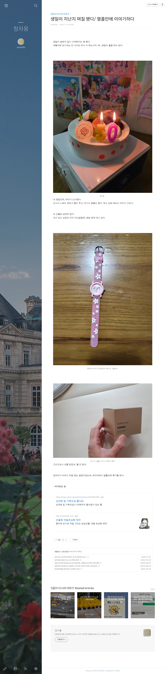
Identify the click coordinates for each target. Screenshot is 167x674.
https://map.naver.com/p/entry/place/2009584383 (78, 497)
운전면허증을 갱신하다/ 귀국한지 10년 (67, 569)
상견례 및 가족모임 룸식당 (70, 501)
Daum (102, 671)
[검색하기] (35, 5)
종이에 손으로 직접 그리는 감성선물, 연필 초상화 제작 (81, 523)
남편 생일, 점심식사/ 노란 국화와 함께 (67, 560)
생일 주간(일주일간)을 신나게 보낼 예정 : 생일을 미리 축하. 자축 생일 (77, 563)
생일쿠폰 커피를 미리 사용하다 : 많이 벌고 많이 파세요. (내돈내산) (76, 566)
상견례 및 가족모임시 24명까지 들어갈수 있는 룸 (79, 504)
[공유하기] (63, 540)
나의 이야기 (65, 551)
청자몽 (21, 29)
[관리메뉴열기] (162, 5)
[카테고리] (6, 5)
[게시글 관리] (66, 540)
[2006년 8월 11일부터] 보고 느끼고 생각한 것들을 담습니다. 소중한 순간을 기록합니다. (87, 634)
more (153, 589)
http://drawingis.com (65, 516)
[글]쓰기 (57, 551)
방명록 (16, 668)
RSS (26, 668)
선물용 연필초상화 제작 (68, 519)
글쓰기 (5, 668)
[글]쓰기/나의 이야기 (59, 14)
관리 (36, 668)
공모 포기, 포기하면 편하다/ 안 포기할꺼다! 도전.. (70, 557)
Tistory (117, 671)
